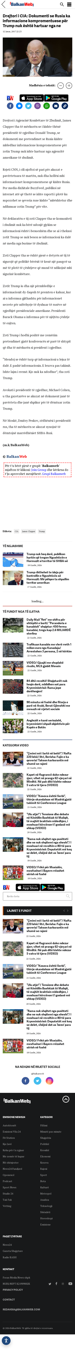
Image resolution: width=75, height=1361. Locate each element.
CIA (16, 531)
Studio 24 (8, 1193)
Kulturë (44, 1187)
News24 (7, 1244)
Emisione (45, 1224)
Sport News (9, 1187)
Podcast (7, 1181)
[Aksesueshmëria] (6, 1340)
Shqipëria (45, 1137)
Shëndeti (45, 1212)
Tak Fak (7, 1199)
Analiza (44, 1199)
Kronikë (44, 1150)
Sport (43, 1175)
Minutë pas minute (50, 1131)
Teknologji (46, 1206)
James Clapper (28, 531)
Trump (42, 531)
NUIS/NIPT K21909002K (16, 1283)
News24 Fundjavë (12, 1168)
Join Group (38, 470)
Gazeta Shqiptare (13, 1251)
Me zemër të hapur (13, 1156)
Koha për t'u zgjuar (13, 1150)
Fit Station (9, 1137)
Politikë (44, 1144)
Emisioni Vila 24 (12, 1131)
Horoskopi (46, 1218)
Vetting (7, 1206)
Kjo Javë (7, 1144)
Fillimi (43, 1125)
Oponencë (8, 1175)
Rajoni (43, 1168)
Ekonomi (45, 1156)
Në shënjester (11, 1162)
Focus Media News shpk (16, 1277)
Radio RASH (10, 1257)
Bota (43, 1181)
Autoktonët (9, 1125)
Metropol (46, 1193)
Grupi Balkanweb (54, 474)
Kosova (44, 1162)
